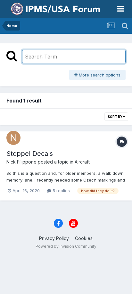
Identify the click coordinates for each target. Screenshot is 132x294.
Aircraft (82, 162)
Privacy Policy (54, 238)
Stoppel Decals (29, 153)
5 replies (60, 190)
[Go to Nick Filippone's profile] (13, 138)
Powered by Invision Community (66, 246)
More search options (99, 74)
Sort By (115, 117)
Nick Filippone (21, 162)
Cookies (84, 238)
